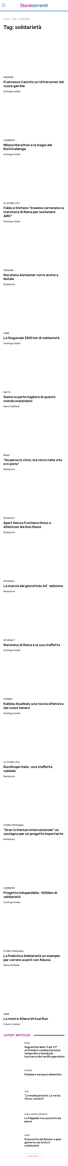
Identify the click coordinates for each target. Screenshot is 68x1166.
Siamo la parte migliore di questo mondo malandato (29, 399)
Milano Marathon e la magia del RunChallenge (27, 147)
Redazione (9, 284)
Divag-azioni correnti (36, 1114)
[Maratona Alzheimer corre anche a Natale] (34, 247)
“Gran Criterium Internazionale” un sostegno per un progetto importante (33, 832)
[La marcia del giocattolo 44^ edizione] (34, 558)
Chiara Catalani (11, 1024)
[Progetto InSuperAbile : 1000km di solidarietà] (34, 864)
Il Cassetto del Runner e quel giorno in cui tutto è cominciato (42, 1142)
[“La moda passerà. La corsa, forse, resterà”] (12, 1095)
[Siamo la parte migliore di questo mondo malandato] (34, 369)
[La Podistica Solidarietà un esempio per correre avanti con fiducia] (34, 928)
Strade (28, 1070)
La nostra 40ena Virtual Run (25, 1019)
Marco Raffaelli (11, 406)
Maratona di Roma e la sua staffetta (31, 645)
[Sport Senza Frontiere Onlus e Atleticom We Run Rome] (34, 495)
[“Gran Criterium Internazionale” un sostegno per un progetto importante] (34, 802)
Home (6, 18)
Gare (6, 333)
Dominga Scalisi (11, 91)
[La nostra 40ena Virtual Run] (34, 990)
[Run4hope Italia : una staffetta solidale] (34, 739)
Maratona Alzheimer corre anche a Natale (30, 277)
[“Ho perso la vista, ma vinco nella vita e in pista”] (34, 432)
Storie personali (13, 825)
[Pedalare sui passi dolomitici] (12, 1073)
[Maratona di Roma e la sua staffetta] (34, 617)
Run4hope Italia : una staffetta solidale (27, 769)
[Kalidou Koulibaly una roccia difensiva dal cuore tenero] (34, 675)
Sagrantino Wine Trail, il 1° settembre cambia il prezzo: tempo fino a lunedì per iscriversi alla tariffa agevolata (44, 1052)
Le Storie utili (11, 203)
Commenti (9, 140)
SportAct (9, 518)
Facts (6, 392)
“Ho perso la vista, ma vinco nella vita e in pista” (32, 462)
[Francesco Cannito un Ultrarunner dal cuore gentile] (34, 54)
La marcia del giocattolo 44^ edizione (33, 586)
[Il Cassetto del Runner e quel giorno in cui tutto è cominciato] (12, 1141)
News (6, 455)
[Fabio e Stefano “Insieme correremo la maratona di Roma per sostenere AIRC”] (34, 180)
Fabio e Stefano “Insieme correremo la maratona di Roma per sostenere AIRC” (33, 212)
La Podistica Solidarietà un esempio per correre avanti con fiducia (31, 958)
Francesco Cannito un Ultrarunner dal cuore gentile (33, 84)
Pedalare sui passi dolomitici (43, 1074)
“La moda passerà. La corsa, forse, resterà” (42, 1097)
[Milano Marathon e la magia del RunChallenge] (34, 117)
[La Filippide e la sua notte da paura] (12, 1118)
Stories (7, 699)
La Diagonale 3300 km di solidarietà (31, 338)
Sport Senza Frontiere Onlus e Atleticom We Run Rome (27, 525)
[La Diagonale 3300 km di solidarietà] (34, 310)
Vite (26, 1092)
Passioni (8, 77)
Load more (32, 1156)
